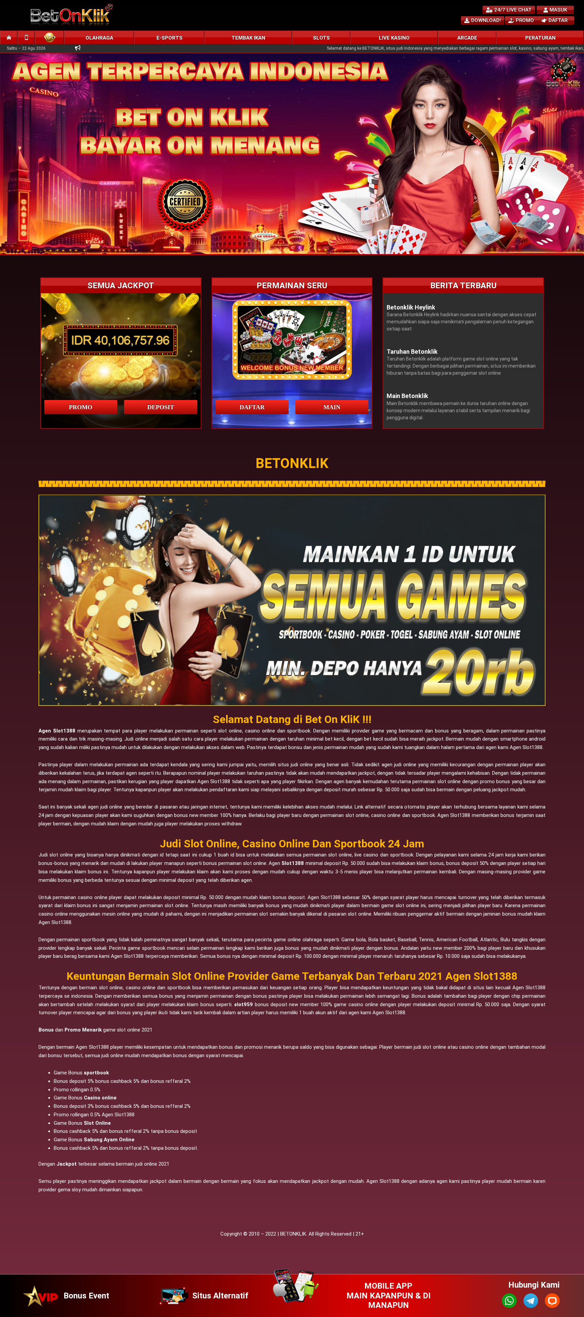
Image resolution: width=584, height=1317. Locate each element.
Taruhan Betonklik (412, 351)
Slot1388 (293, 863)
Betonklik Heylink (411, 307)
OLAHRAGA (99, 38)
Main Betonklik (407, 395)
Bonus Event (86, 1295)
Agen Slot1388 (57, 731)
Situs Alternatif (220, 1295)
